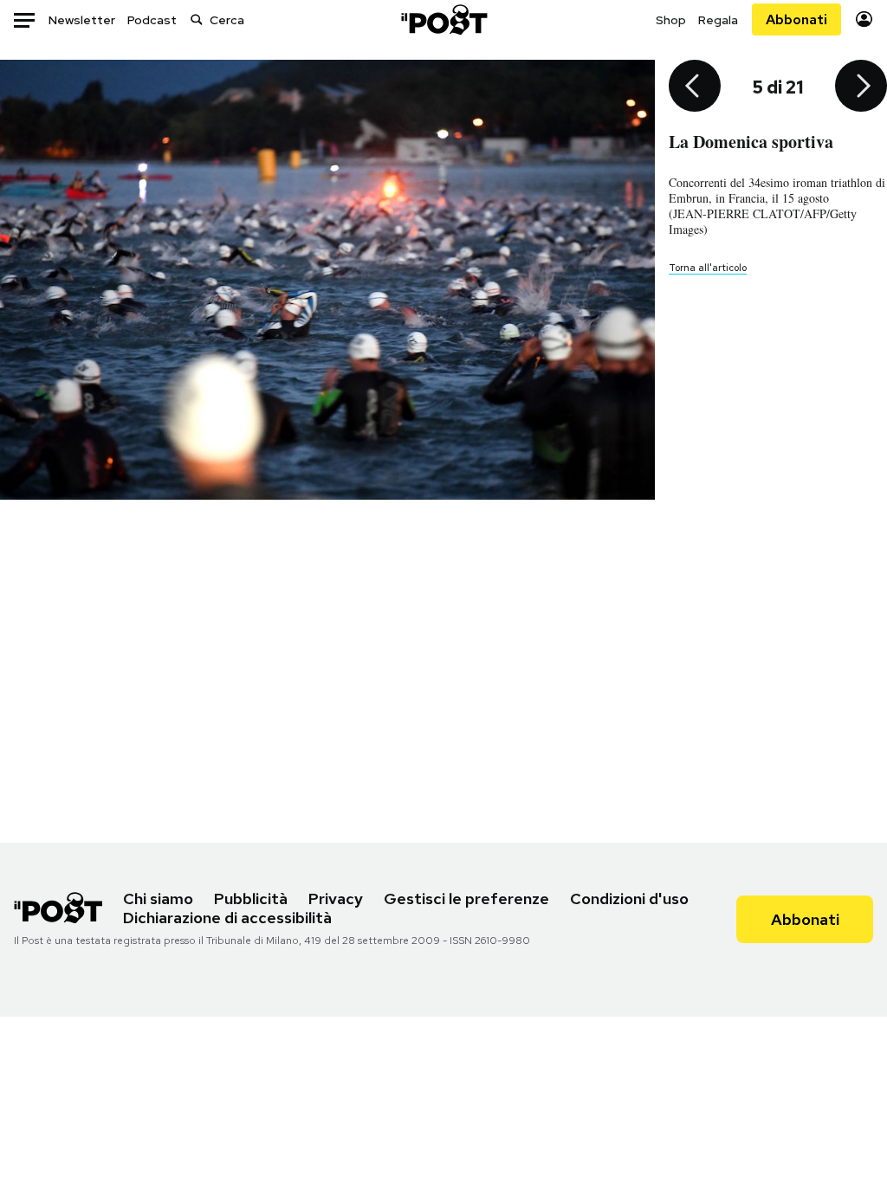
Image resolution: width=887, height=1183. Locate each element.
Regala (718, 20)
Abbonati (796, 19)
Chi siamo (158, 898)
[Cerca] (197, 19)
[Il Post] (443, 19)
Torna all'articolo (708, 268)
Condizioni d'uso (629, 898)
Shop (671, 20)
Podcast (152, 20)
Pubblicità (251, 898)
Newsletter (82, 20)
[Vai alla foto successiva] (861, 87)
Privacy (335, 898)
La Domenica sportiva (751, 141)
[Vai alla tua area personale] (864, 19)
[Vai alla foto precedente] (695, 87)
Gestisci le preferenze (466, 898)
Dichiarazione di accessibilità (227, 918)
